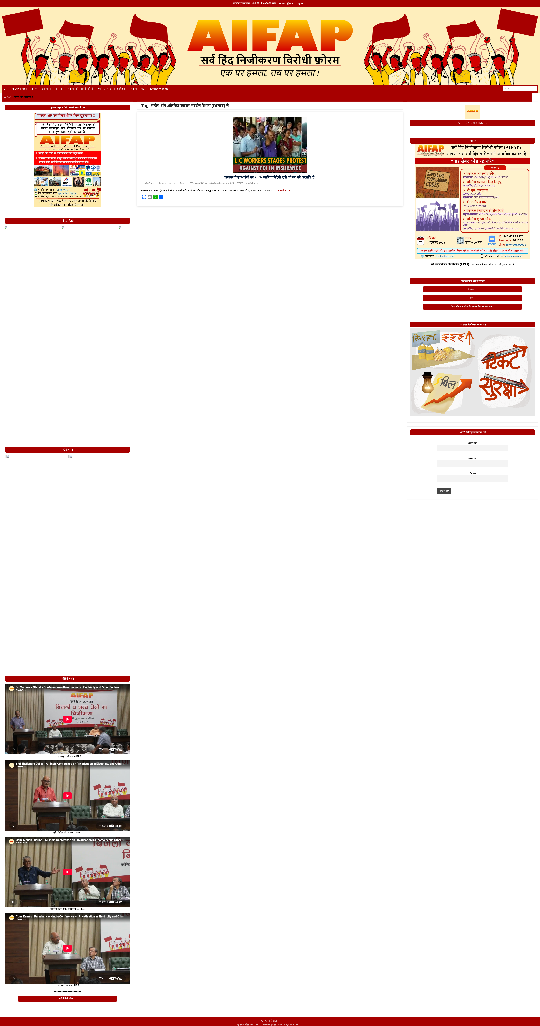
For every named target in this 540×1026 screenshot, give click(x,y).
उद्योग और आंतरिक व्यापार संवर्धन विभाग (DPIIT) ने (227, 183)
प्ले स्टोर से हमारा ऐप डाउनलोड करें (472, 123)
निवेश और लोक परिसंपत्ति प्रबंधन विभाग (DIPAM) (471, 306)
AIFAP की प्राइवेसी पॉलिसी (80, 88)
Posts (182, 183)
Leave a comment (167, 183)
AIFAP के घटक (138, 88)
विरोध (256, 183)
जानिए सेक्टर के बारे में (41, 88)
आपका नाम (472, 458)
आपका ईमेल (472, 443)
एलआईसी (249, 183)
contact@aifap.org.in (290, 3)
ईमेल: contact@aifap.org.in (287, 1024)
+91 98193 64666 (261, 3)
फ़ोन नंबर (472, 473)
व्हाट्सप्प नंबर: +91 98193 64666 (253, 1024)
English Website (159, 88)
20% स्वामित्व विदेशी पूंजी (199, 183)
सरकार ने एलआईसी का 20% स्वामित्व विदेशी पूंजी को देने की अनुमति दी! (270, 177)
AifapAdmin (149, 183)
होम (5, 88)
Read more (284, 190)
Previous (8, 436)
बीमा (471, 298)
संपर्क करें (59, 88)
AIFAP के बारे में (19, 88)
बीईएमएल (471, 289)
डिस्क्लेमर (274, 1020)
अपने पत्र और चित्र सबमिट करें (112, 88)
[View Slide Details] (33, 331)
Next (126, 436)
